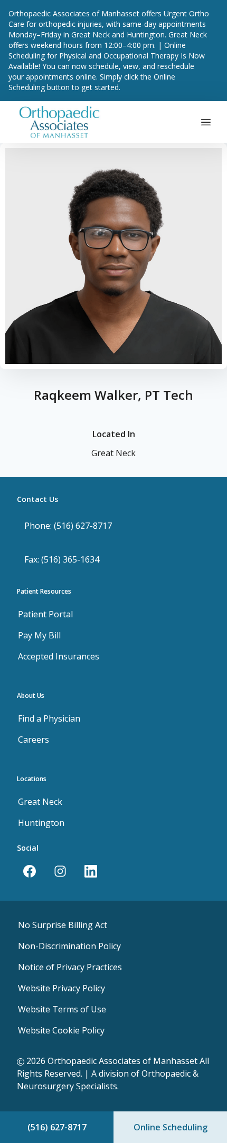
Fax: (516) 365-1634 (61, 559)
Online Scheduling (170, 1127)
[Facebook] (29, 871)
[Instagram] (60, 871)
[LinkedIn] (90, 871)
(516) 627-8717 (57, 1127)
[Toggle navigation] (206, 121)
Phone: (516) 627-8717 (68, 525)
